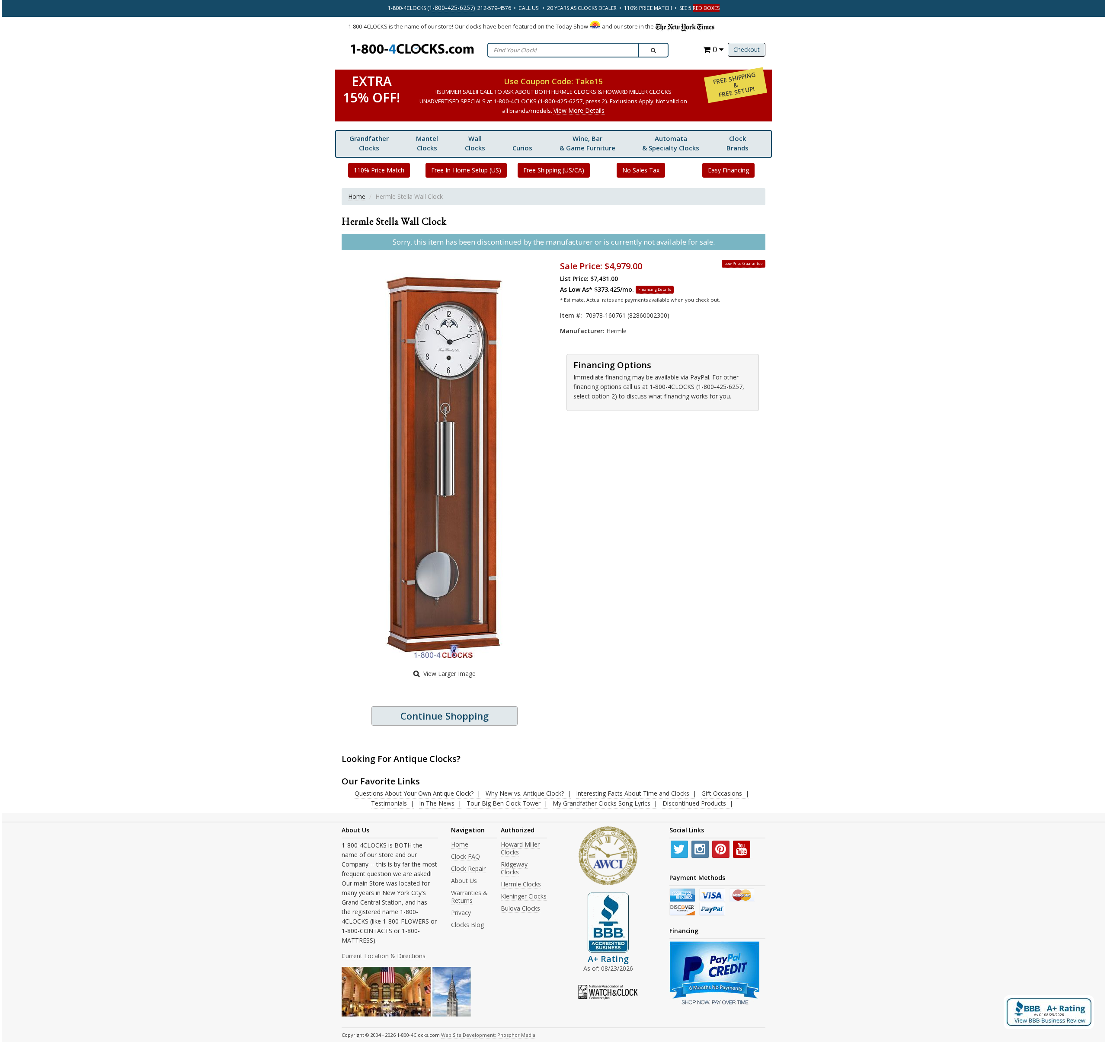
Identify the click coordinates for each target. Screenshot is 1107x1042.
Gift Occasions (721, 793)
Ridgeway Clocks (514, 868)
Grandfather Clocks (369, 143)
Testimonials (389, 803)
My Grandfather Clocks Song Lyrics (601, 803)
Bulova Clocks (520, 908)
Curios (522, 147)
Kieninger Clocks (524, 896)
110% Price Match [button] (379, 170)
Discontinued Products (694, 803)
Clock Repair (468, 868)
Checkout (746, 49)
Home (356, 196)
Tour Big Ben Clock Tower (504, 803)
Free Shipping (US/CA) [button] (553, 170)
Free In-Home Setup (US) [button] (466, 170)
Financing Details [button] (654, 289)
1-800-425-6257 (451, 7)
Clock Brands (737, 143)
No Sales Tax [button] (640, 170)
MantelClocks (427, 143)
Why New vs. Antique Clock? (525, 793)
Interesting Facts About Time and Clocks (632, 793)
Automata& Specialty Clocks (670, 143)
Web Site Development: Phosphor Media (488, 1035)
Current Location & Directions (384, 956)
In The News (436, 803)
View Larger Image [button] (449, 673)
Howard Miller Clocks (520, 848)
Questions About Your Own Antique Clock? (414, 793)
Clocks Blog (467, 925)
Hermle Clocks (521, 884)
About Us (464, 880)
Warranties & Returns (469, 897)
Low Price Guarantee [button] (743, 263)
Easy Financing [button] (728, 170)
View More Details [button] (579, 110)
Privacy (461, 912)
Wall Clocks (475, 143)
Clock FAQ (465, 856)
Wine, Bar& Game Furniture (587, 143)
